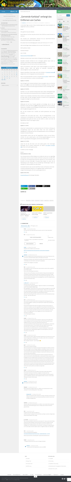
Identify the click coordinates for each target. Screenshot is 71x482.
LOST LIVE (3, 28)
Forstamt (32, 200)
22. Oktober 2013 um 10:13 (31, 299)
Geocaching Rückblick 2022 (65, 63)
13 (16, 73)
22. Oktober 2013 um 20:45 (31, 345)
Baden (2, 52)
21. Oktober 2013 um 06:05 (31, 247)
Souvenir (11, 62)
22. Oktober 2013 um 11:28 (31, 318)
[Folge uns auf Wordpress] (16, 11)
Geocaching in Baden (4, 58)
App (17, 50)
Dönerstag (3, 55)
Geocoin (9, 58)
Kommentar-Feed (29, 463)
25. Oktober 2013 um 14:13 (32, 387)
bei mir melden (45, 76)
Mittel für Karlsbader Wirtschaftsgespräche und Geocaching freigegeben (36, 250)
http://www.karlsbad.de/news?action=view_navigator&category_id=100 (37, 433)
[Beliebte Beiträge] (64, 21)
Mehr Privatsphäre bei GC (66, 90)
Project (2, 62)
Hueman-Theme (17, 479)
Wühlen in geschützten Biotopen (47, 213)
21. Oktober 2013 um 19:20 (30, 267)
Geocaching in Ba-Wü (25, 11)
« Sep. (2, 79)
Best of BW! (22, 8)
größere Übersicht (5, 44)
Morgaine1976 (29, 394)
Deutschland (13, 53)
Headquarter (9, 59)
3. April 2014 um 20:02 (30, 430)
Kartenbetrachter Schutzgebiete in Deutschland (57, 466)
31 (9, 78)
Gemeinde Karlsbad (50, 72)
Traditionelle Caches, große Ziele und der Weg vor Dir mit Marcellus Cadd (9, 35)
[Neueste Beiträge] (60, 21)
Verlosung (10, 63)
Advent (8, 50)
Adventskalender (13, 50)
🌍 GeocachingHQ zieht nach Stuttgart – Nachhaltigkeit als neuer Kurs (66, 39)
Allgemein (64, 44)
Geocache (41, 200)
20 (16, 74)
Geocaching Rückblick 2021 (65, 97)
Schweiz (9, 62)
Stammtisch (4, 64)
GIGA (16, 58)
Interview (12, 59)
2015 (2, 50)
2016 (3, 50)
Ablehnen (41, 243)
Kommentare (25, 225)
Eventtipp (64, 74)
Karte (5, 61)
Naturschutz (51, 200)
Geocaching (5, 56)
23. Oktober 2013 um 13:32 (32, 381)
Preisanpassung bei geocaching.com (66, 56)
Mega (11, 61)
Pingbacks (34, 225)
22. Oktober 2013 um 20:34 (31, 335)
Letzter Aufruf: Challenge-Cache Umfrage (37, 213)
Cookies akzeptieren (29, 243)
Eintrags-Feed (28, 461)
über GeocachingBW (43, 8)
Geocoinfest (13, 58)
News (16, 61)
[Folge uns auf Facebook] (11, 11)
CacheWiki (51, 458)
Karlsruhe (2, 61)
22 (4, 76)
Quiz (4, 62)
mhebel (25, 247)
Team (7, 63)
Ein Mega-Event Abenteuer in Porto (7, 38)
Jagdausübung (46, 200)
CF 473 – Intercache (4, 31)
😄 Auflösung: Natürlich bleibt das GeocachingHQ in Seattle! (66, 28)
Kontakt (57, 8)
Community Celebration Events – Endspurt (66, 81)
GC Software (65, 86)
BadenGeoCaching (3, 53)
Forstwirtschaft (37, 200)
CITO (9, 53)
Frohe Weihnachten (66, 70)
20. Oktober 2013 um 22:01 (30, 234)
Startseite (7, 8)
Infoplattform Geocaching (53, 463)
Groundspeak (5, 59)
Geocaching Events (14, 8)
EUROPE (8, 55)
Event (11, 55)
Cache (7, 53)
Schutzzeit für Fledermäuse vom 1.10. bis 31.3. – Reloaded (25, 214)
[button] (24, 186)
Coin (10, 53)
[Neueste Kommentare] (68, 21)
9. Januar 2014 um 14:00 (30, 411)
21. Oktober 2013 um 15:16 (32, 254)
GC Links (28, 8)
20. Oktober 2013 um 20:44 (31, 228)
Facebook (14, 55)
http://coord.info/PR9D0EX (26, 55)
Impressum (51, 8)
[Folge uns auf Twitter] (13, 11)
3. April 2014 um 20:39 (34, 445)
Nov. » (5, 79)
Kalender (15, 59)
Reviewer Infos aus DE (53, 468)
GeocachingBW (12, 56)
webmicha (24, 22)
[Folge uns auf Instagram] (14, 11)
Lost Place (7, 61)
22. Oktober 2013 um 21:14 (31, 370)
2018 (6, 50)
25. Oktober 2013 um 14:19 (32, 402)
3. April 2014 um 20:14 (30, 439)
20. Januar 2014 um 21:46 (33, 419)
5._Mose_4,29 (26, 282)
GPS (2, 59)
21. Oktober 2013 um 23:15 (34, 282)
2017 (5, 50)
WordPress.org (28, 466)
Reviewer (6, 62)
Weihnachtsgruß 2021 (66, 106)
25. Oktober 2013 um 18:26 (36, 394)
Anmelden (28, 458)
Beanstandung (28, 200)
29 (4, 78)
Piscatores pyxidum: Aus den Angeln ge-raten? (9, 24)
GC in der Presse (35, 8)
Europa (6, 55)
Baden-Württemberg (10, 52)
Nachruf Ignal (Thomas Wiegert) (66, 48)
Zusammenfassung (24, 175)
